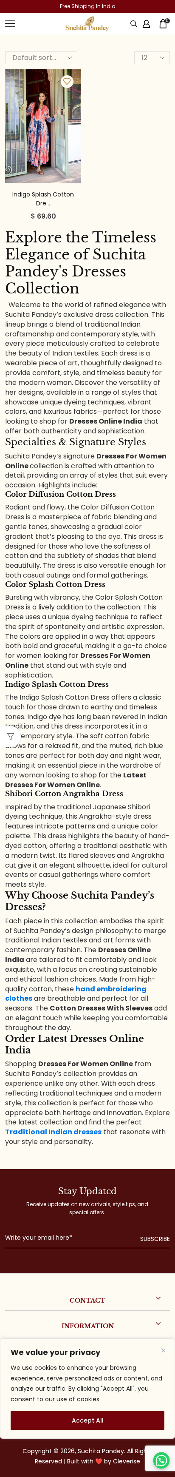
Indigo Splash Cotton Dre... (43, 199)
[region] (87, 1388)
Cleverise (126, 1461)
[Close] (163, 1350)
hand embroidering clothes (76, 994)
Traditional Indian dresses (53, 1132)
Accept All (88, 1420)
